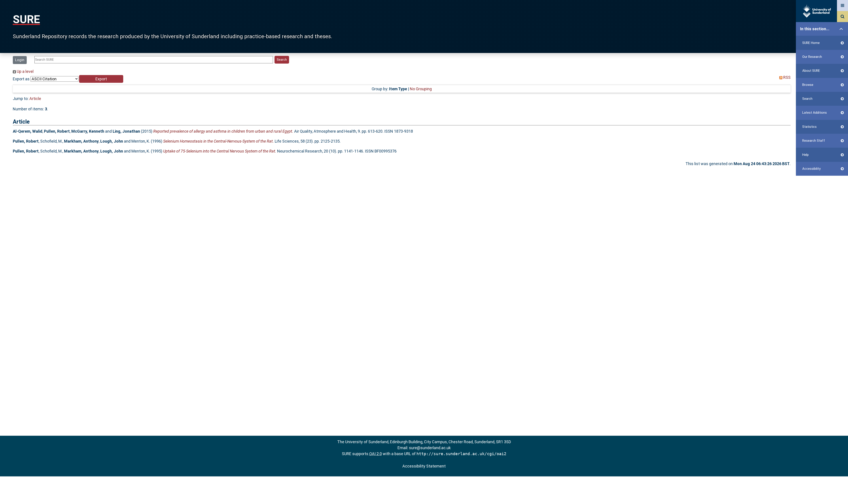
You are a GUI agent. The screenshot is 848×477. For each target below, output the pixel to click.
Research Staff (813, 141)
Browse (807, 85)
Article (35, 98)
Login (19, 60)
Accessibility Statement (424, 466)
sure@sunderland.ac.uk (430, 447)
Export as (21, 79)
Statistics (809, 127)
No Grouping (421, 89)
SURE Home (811, 43)
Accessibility (811, 169)
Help (805, 155)
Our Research (812, 57)
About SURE (811, 71)
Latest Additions (814, 113)
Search (807, 99)
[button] (101, 79)
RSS (786, 77)
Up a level (25, 71)
